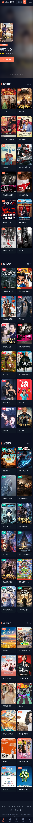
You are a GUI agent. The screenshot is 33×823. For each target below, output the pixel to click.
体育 (16, 810)
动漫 (18, 806)
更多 (28, 84)
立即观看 (8, 59)
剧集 (13, 806)
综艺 (23, 806)
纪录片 (29, 806)
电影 (8, 806)
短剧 (11, 810)
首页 (3, 806)
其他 (21, 810)
